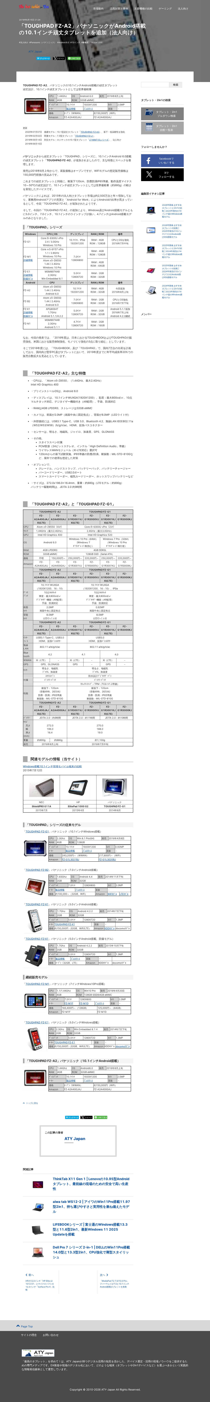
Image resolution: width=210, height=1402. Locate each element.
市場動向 (98, 8)
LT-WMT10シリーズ (98, 140)
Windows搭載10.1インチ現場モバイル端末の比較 (52, 766)
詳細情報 (28, 260)
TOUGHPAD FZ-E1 (37, 1022)
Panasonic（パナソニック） (43, 42)
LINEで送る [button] (76, 58)
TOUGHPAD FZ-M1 (37, 984)
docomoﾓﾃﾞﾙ (123, 1046)
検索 (175, 84)
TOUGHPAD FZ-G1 (37, 831)
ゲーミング (165, 8)
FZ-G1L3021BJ (70, 859)
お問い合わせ (51, 1335)
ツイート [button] (60, 58)
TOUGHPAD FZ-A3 (90, 132)
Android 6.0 (64, 42)
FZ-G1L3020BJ (107, 859)
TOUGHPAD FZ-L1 (84, 136)
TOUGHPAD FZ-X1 (37, 904)
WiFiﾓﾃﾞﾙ (112, 894)
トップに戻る (32, 1103)
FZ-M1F (68, 1003)
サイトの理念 (29, 1335)
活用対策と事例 (119, 8)
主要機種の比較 (143, 8)
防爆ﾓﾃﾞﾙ (28, 278)
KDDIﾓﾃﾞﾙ (110, 928)
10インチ (76, 42)
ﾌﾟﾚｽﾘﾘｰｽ (88, 108)
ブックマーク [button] (43, 58)
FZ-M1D (83, 1003)
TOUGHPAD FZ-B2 (37, 870)
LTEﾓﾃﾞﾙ (124, 894)
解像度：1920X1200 (92, 42)
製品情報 (70, 108)
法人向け (183, 8)
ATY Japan (35, 51)
